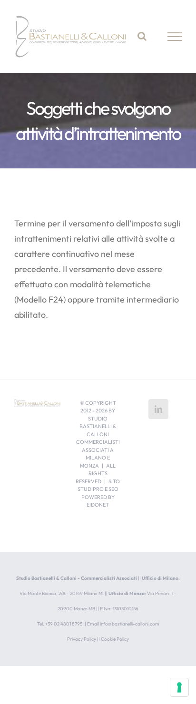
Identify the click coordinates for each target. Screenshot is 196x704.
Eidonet (98, 504)
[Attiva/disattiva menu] (175, 36)
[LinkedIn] (158, 409)
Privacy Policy (81, 639)
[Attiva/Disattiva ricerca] (142, 36)
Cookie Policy (115, 639)
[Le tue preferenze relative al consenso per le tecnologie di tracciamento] (179, 687)
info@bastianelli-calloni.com (129, 624)
